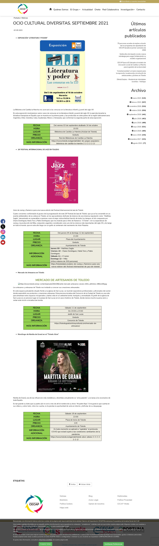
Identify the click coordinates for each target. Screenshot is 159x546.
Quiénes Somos (60, 9)
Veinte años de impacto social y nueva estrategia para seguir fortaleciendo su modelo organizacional (132, 56)
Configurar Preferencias (113, 544)
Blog (90, 496)
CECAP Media (123, 504)
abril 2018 (137, 131)
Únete (97, 9)
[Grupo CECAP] (22, 9)
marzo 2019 (136, 98)
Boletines (64, 500)
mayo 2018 (137, 127)
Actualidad (87, 9)
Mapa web (64, 507)
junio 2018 (137, 123)
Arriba (72, 484)
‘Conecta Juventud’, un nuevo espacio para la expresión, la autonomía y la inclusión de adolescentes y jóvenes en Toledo (131, 73)
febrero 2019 (136, 102)
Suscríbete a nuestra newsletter (133, 1)
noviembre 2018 (135, 106)
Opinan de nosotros (96, 504)
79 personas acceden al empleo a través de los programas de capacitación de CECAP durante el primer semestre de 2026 (131, 46)
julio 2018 (137, 119)
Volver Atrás (85, 484)
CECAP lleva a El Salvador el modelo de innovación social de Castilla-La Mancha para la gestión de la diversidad (131, 65)
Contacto (140, 9)
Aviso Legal (93, 500)
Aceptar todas (45, 544)
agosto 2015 (137, 143)
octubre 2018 (136, 110)
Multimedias (122, 496)
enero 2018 (136, 135)
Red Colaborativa (110, 9)
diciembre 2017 (135, 139)
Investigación (127, 9)
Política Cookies (66, 504)
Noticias (25, 18)
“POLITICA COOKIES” (45, 540)
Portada (17, 18)
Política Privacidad (124, 500)
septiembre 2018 (134, 114)
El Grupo (74, 9)
